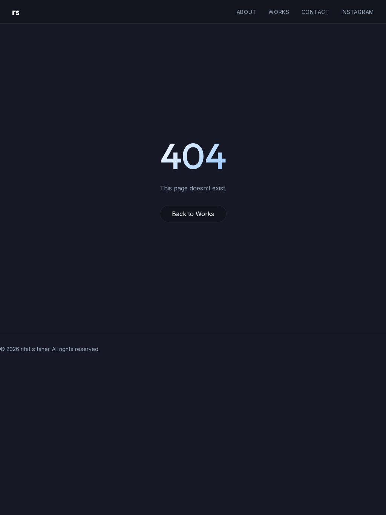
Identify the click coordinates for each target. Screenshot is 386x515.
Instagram (358, 12)
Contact (315, 12)
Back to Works (193, 214)
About (247, 12)
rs (15, 11)
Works (279, 12)
